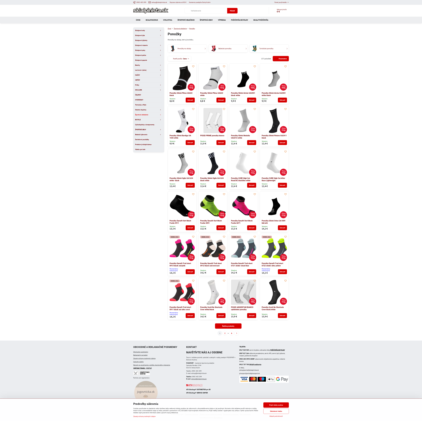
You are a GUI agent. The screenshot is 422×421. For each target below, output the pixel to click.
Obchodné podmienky (140, 352)
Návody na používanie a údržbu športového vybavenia (151, 365)
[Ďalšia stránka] (236, 333)
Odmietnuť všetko (276, 411)
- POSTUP (142, 368)
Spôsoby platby (138, 362)
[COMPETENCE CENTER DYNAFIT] (141, 374)
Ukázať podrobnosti (276, 416)
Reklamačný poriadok (140, 355)
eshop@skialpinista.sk (199, 379)
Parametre (282, 59)
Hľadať (232, 11)
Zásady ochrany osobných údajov (144, 358)
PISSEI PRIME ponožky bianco (212, 136)
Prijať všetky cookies (276, 405)
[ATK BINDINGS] (194, 386)
